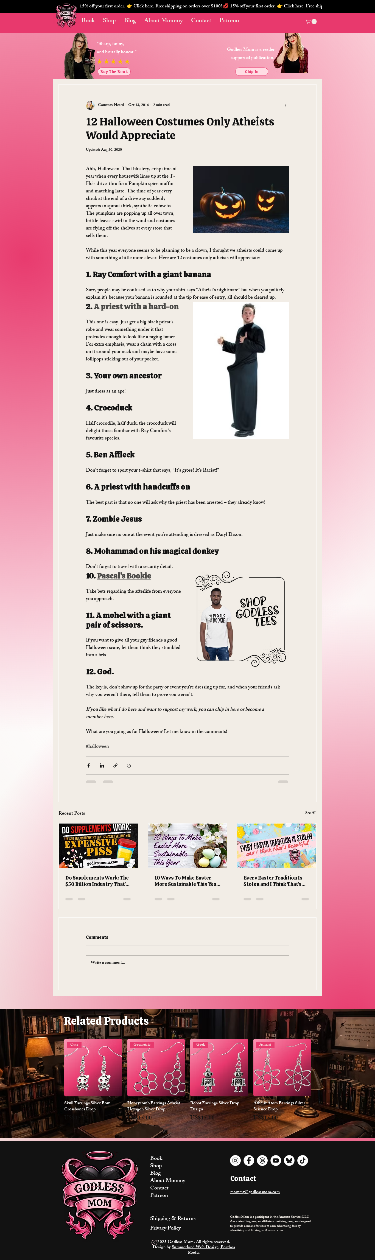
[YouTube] (275, 1160)
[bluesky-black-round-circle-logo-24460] (289, 1160)
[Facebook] (249, 1160)
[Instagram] (235, 1160)
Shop (156, 1166)
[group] (187, 1083)
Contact (159, 1188)
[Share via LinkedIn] (102, 765)
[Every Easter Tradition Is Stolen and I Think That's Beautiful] (276, 846)
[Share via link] (115, 765)
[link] (311, 21)
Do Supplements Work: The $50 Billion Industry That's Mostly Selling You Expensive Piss (97, 881)
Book (156, 1159)
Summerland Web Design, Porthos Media (203, 1250)
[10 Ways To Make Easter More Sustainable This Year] (187, 846)
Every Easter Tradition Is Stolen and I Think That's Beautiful (273, 881)
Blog (155, 1173)
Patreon (159, 1196)
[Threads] (262, 1160)
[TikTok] (302, 1160)
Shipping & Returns (172, 1219)
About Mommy (167, 1181)
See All (311, 813)
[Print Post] (128, 765)
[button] (201, 6)
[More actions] (285, 105)
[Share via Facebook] (88, 765)
